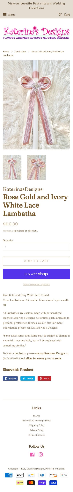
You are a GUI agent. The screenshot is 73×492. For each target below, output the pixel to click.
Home (6, 51)
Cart (66, 14)
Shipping (8, 230)
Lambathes (20, 51)
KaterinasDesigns (35, 468)
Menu (11, 14)
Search (36, 415)
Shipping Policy (36, 425)
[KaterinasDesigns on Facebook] (32, 455)
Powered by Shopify (55, 468)
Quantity (8, 240)
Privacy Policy (36, 430)
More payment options (36, 284)
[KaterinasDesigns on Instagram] (41, 455)
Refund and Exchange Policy (36, 420)
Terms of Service (36, 435)
